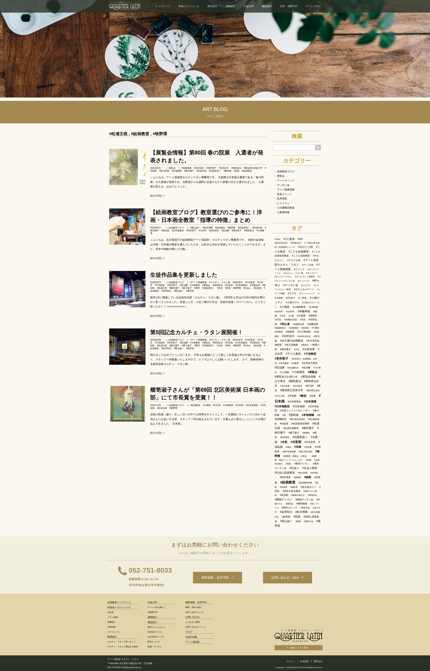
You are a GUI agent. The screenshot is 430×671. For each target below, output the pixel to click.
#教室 (302, 395)
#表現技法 (312, 495)
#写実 (302, 320)
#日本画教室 (178, 230)
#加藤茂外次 (280, 328)
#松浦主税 (118, 133)
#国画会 (304, 345)
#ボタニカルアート (304, 289)
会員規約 (304, 661)
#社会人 (247, 288)
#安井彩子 (224, 168)
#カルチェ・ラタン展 (219, 282)
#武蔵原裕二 (215, 171)
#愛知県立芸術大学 (253, 168)
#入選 (291, 316)
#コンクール (303, 281)
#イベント (299, 269)
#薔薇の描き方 (298, 495)
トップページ (162, 6)
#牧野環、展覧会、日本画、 (296, 456)
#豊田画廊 (301, 503)
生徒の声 (249, 6)
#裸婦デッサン (283, 499)
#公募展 (301, 315)
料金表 (111, 612)
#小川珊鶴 (284, 372)
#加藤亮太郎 (298, 324)
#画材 (288, 464)
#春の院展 (164, 171)
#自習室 (283, 487)
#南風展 (290, 331)
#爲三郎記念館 (305, 451)
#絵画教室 (140, 133)
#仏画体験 (313, 307)
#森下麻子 (187, 288)
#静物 (298, 521)
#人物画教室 (299, 307)
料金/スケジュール (189, 6)
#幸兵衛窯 (285, 386)
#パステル (306, 285)
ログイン (291, 661)
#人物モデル (292, 302)
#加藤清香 (312, 324)
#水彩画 (296, 442)
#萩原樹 (284, 495)
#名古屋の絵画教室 (291, 340)
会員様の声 (153, 612)
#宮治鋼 (306, 367)
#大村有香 (250, 282)
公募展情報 (283, 212)
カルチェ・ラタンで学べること (122, 642)
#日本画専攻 (294, 401)
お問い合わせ (192, 617)
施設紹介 (267, 6)
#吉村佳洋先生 (304, 336)
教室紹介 (212, 6)
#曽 (284, 415)
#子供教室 (160, 285)
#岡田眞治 (236, 168)
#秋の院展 (302, 473)
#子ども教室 (293, 353)
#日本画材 (299, 406)
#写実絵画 (255, 285)
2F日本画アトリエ (156, 637)
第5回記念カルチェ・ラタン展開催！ (196, 332)
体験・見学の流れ (193, 607)
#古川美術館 (304, 331)
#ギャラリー (312, 273)
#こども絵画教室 (299, 251)
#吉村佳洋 (199, 168)
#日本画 (229, 285)
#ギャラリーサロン (283, 276)
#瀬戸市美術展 (289, 451)
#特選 (308, 460)
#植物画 (306, 433)
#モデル (292, 293)
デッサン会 (283, 185)
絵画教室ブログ (176, 227)
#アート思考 (307, 265)
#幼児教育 (297, 386)
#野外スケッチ (289, 507)
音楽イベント (284, 194)
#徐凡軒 (309, 385)
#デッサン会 (290, 285)
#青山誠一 (195, 227)
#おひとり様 (305, 246)
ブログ (188, 631)
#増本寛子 (211, 168)
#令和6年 (290, 311)
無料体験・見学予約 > (218, 577)
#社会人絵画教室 (285, 472)
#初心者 (285, 324)
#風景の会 (308, 521)
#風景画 (190, 291)
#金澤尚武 (166, 291)
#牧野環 (160, 133)
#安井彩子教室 (309, 363)
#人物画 (206, 405)
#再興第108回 (290, 320)
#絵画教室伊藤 (305, 483)
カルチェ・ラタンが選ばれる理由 (123, 646)
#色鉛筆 (293, 487)
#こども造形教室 (301, 255)
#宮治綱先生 (293, 368)
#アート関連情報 (198, 282)
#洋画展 (308, 447)
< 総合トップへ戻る (298, 647)
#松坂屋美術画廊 (300, 423)
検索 (297, 136)
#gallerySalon (281, 243)
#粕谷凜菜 (285, 477)
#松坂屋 (284, 423)
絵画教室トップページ (119, 602)
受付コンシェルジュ (157, 627)
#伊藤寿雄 (304, 311)
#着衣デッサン (302, 463)
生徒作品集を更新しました (184, 275)
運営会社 (318, 661)
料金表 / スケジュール (119, 607)
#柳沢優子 (174, 288)
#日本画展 (310, 401)
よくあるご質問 (192, 622)
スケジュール (114, 632)
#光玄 (282, 316)
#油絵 (288, 447)
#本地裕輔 (177, 171)
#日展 (313, 395)
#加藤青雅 (186, 168)
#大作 (296, 349)
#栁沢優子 (189, 171)
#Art (300, 239)
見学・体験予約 (289, 6)
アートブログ (313, 6)
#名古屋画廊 (291, 344)
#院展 (236, 171)
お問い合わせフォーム (195, 627)
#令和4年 (279, 311)
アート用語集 (192, 642)
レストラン (283, 203)
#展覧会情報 (308, 376)
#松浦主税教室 (291, 428)
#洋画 (228, 288)
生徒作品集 (191, 637)
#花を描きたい (308, 487)
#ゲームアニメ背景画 (304, 276)
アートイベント (286, 180)
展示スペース (154, 642)
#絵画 (307, 477)
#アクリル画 (293, 260)
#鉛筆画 (286, 516)
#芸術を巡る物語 (291, 491)
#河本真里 (310, 442)
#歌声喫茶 (284, 437)
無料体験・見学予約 (196, 602)
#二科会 (302, 298)
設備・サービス (155, 646)
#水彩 (220, 288)
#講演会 (289, 504)
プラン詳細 (113, 617)
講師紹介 (231, 6)
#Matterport (296, 243)
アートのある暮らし (157, 607)
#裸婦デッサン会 (304, 499)
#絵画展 (257, 288)
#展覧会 (206, 285)
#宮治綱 (225, 230)
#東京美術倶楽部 (297, 419)
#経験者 (297, 477)
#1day (277, 239)
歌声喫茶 (282, 198)
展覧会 (172, 168)
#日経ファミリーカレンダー (295, 410)
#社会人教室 (309, 468)
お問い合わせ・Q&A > (287, 577)
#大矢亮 (202, 230)
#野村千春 (305, 508)
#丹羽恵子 (290, 298)
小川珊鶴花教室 (286, 207)
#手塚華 (292, 395)
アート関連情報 (286, 189)
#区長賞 (305, 328)
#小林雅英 (195, 285)
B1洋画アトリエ (155, 632)
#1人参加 (289, 239)
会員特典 (112, 627)
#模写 (197, 288)
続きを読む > (157, 195)
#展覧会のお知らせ (286, 376)
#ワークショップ (307, 293)
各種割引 (112, 622)
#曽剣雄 (165, 230)
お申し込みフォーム (194, 612)
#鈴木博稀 (208, 227)
